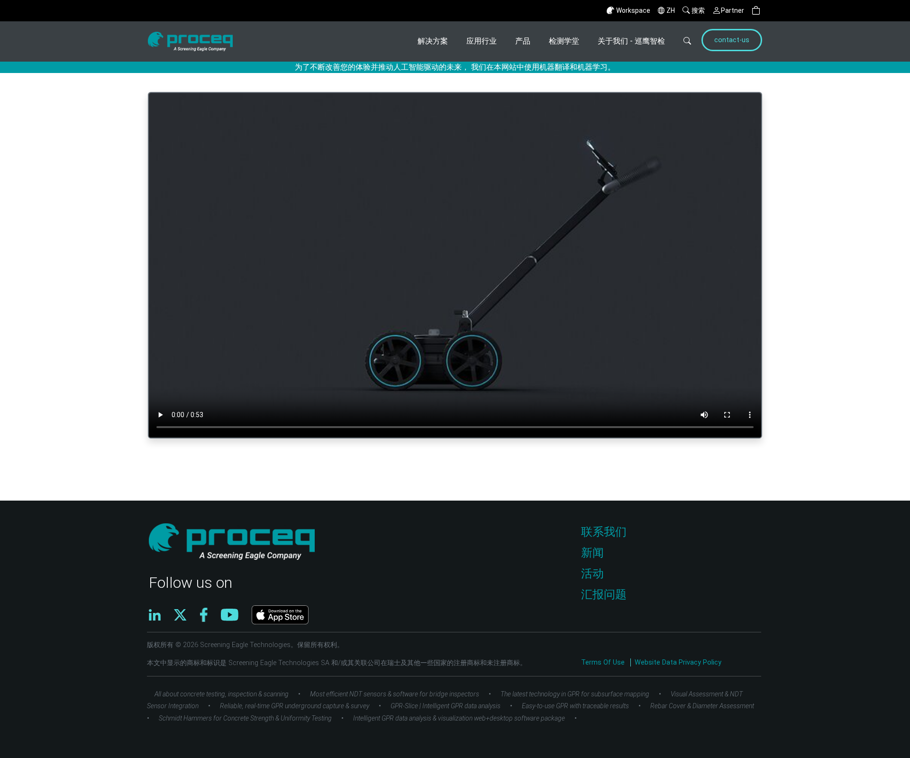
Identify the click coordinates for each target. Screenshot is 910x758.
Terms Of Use (604, 662)
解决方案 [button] (433, 41)
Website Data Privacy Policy (678, 662)
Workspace (633, 10)
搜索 (698, 10)
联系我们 (604, 532)
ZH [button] (670, 10)
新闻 (592, 552)
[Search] (682, 41)
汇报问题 (604, 594)
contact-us (731, 40)
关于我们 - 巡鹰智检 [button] (631, 41)
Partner (732, 10)
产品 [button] (522, 41)
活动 (592, 573)
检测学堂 (564, 41)
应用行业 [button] (481, 41)
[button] (756, 10)
